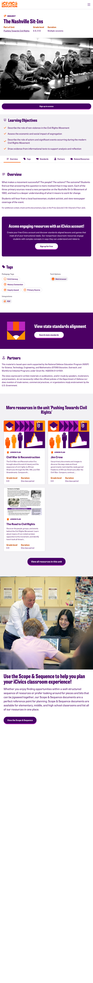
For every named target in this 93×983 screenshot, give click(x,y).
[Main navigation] (89, 4)
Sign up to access (46, 106)
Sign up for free (46, 246)
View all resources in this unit (46, 561)
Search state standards (49, 335)
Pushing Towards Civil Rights (16, 30)
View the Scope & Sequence (20, 720)
